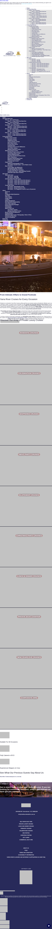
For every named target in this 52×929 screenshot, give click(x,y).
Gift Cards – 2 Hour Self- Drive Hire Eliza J (40, 65)
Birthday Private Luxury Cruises (38, 38)
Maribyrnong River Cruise (37, 36)
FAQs (26, 850)
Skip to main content (4, 0)
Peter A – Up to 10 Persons (12, 119)
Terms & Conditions (33, 97)
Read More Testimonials (10, 776)
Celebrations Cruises (26, 830)
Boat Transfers (8, 166)
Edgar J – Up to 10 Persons (12, 122)
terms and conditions (27, 3)
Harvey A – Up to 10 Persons (12, 125)
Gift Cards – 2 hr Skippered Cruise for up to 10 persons (41, 72)
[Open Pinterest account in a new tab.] (3, 112)
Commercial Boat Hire (33, 96)
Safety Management (33, 82)
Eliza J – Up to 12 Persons (11, 128)
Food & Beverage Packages (34, 86)
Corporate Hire (34, 32)
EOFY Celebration (35, 43)
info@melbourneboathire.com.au (26, 814)
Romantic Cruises (35, 27)
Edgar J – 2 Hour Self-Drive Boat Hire (39, 13)
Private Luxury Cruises (11, 137)
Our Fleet (31, 78)
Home (28, 8)
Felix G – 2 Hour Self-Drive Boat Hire (39, 22)
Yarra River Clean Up (33, 84)
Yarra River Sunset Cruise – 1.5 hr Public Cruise (41, 49)
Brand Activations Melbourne (35, 92)
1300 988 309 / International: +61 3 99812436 (26, 811)
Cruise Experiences (31, 25)
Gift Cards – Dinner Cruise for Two (38, 70)
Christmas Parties (26, 835)
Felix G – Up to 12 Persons (11, 132)
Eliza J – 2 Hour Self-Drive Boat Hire (39, 19)
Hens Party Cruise (35, 30)
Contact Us (29, 99)
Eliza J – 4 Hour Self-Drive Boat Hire (39, 20)
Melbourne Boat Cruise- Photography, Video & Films (39, 95)
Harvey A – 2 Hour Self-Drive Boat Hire (39, 16)
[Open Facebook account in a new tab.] (3, 107)
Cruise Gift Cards (9, 185)
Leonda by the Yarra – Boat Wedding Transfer (41, 55)
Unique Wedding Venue (36, 40)
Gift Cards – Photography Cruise (38, 69)
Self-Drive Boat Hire (31, 9)
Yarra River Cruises (35, 35)
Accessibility (31, 88)
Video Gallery (32, 79)
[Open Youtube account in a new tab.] (3, 111)
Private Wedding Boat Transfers (38, 54)
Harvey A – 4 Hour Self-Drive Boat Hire (39, 17)
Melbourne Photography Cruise (38, 48)
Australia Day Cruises (36, 46)
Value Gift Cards (9, 175)
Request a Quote (4, 795)
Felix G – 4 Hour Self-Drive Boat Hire (39, 23)
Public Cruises (8, 162)
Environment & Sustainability (35, 83)
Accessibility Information (26, 855)
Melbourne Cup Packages (37, 45)
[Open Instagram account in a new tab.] (3, 109)
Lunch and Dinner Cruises (26, 826)
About (28, 73)
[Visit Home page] (12, 56)
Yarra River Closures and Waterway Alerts (26, 857)
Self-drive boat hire (26, 821)
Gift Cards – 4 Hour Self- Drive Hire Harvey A (40, 64)
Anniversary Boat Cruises (37, 39)
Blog (30, 75)
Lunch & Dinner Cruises (36, 29)
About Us (31, 74)
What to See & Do (32, 89)
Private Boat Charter (36, 31)
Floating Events (9, 213)
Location (31, 81)
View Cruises (3, 233)
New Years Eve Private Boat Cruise (16, 155)
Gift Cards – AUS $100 (36, 61)
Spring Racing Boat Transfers (37, 53)
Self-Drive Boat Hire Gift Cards (13, 178)
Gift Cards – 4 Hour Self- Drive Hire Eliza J (40, 66)
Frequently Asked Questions (12, 194)
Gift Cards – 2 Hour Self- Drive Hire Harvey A (40, 63)
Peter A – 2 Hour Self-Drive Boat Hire (39, 11)
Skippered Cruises (35, 28)
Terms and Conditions (26, 852)
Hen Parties (26, 833)
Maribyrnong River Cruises (37, 91)
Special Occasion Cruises (11, 150)
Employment (31, 87)
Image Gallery (32, 80)
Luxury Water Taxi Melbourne (37, 52)
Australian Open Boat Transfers (38, 56)
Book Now (29, 98)
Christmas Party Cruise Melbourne (38, 34)
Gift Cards (29, 57)
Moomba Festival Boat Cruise (37, 44)
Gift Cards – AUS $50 (36, 60)
